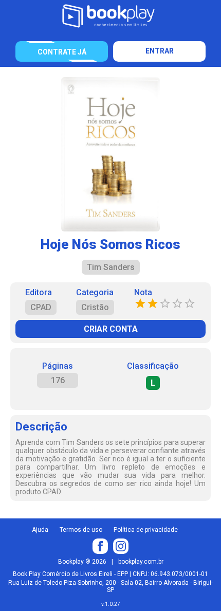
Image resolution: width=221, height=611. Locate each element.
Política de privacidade (146, 529)
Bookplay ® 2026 (82, 561)
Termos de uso (81, 529)
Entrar (159, 51)
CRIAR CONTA (111, 329)
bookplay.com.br (140, 561)
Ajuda (40, 529)
